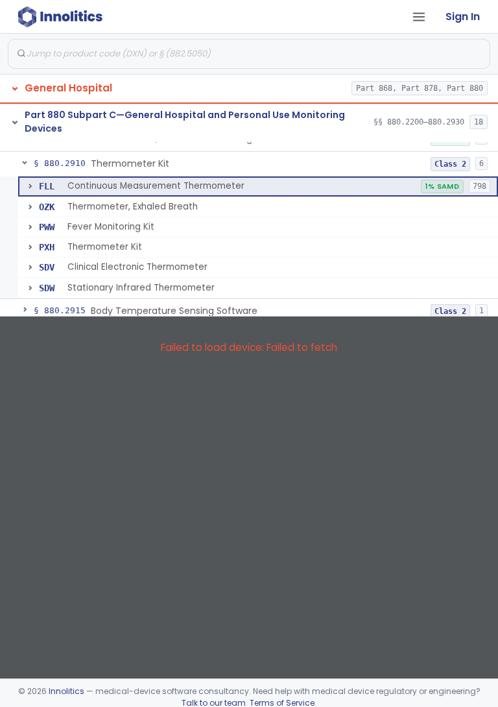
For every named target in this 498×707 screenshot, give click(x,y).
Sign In (462, 16)
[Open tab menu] (419, 17)
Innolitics (66, 691)
